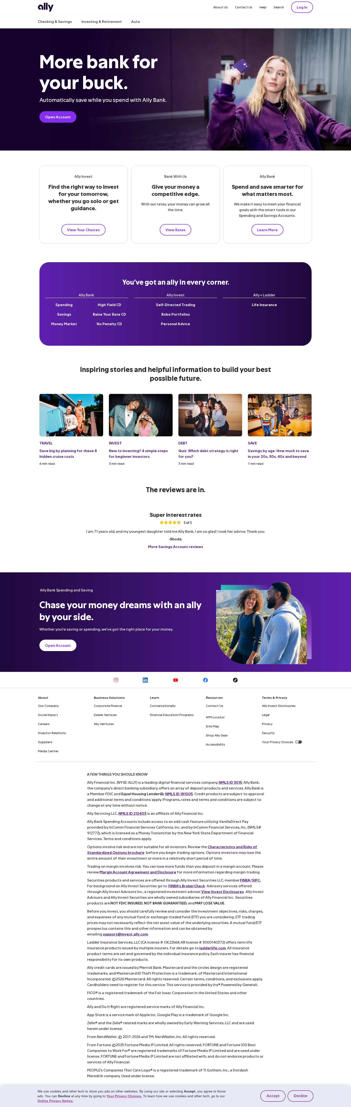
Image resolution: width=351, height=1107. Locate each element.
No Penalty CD (109, 323)
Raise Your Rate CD (109, 314)
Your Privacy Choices (277, 742)
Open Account (58, 117)
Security (268, 733)
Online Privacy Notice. (55, 1101)
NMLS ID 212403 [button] (132, 813)
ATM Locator (215, 717)
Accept (272, 1096)
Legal (266, 715)
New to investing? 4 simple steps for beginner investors (138, 453)
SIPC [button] (256, 880)
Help (263, 7)
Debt (182, 443)
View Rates (175, 229)
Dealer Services (105, 715)
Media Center (48, 751)
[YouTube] (176, 680)
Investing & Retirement (101, 21)
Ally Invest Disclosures (279, 706)
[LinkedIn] (146, 680)
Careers (44, 724)
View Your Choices (83, 229)
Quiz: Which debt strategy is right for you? (208, 453)
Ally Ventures (104, 724)
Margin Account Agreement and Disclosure (138, 872)
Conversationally (163, 706)
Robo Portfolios (175, 314)
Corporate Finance (108, 706)
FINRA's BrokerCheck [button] (186, 885)
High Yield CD (109, 304)
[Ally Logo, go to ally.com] (45, 7)
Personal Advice (175, 323)
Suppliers (45, 742)
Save (252, 443)
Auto (135, 21)
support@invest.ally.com (125, 934)
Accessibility (215, 744)
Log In (302, 7)
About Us (220, 7)
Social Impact (48, 715)
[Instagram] (116, 680)
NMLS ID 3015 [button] (230, 782)
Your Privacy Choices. (124, 1096)
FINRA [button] (245, 880)
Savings (64, 314)
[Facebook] (205, 680)
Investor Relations (52, 733)
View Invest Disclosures (222, 891)
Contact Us (243, 7)
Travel (46, 443)
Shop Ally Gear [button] (217, 735)
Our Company (48, 706)
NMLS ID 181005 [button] (179, 793)
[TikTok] (235, 680)
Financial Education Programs (172, 715)
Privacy (267, 724)
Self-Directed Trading (175, 304)
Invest (115, 443)
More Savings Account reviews (175, 546)
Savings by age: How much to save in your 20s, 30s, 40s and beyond (278, 453)
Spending (64, 304)
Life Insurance (264, 304)
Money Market (64, 323)
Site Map (212, 726)
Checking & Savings (55, 21)
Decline (300, 1096)
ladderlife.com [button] (212, 947)
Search (279, 7)
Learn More (267, 229)
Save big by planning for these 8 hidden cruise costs (68, 453)
